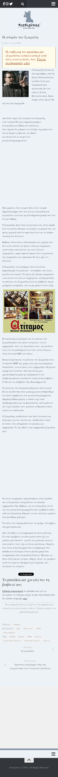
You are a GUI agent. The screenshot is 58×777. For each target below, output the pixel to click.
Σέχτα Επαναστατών (12, 640)
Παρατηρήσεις (9, 632)
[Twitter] (11, 4)
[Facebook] (4, 4)
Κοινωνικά (28, 628)
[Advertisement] (29, 174)
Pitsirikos (16, 624)
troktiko (12, 636)
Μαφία (21, 636)
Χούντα (46, 640)
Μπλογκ (38, 636)
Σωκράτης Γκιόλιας (32, 640)
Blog (18, 628)
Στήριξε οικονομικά (12, 591)
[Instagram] (7, 4)
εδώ (25, 598)
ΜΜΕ (38, 628)
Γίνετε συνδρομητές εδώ (26, 61)
